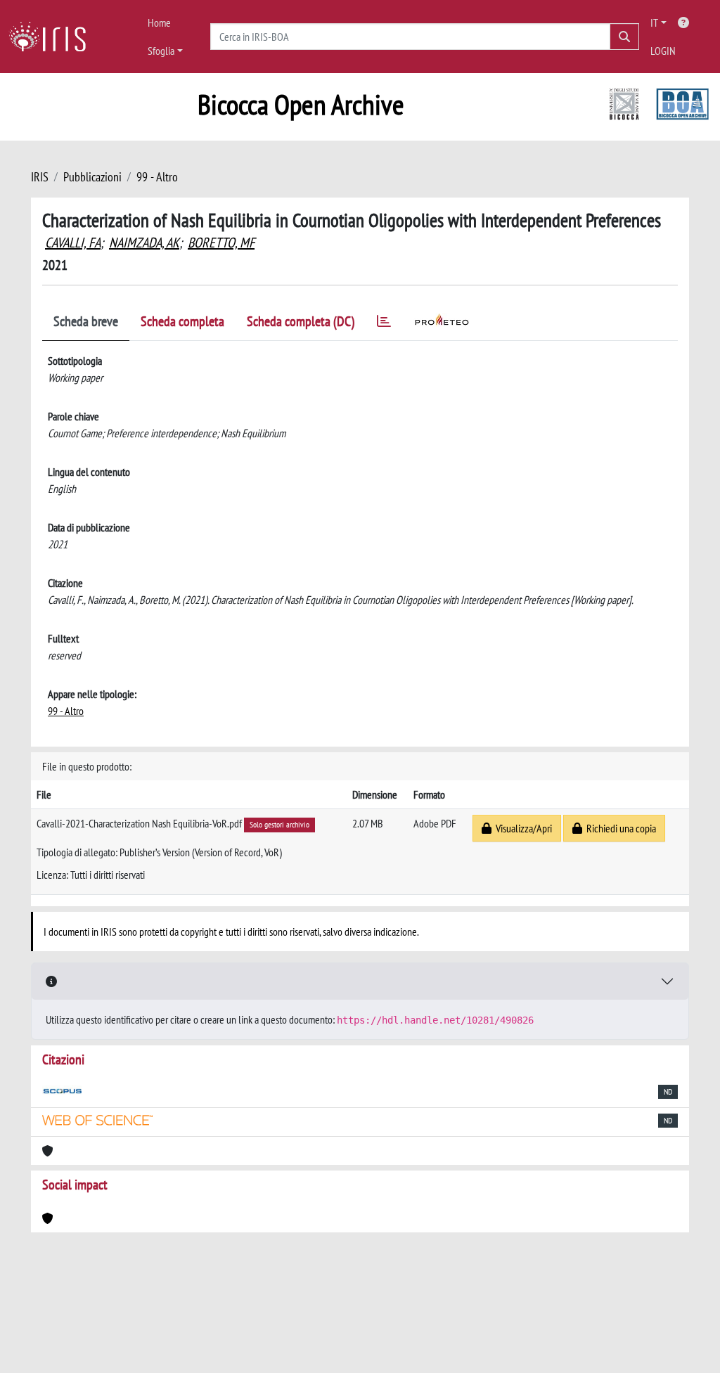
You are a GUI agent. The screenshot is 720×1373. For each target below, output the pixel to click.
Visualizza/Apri (521, 828)
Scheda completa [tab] (182, 321)
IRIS (40, 177)
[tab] (384, 323)
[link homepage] (52, 36)
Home (159, 22)
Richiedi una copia (619, 828)
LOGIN (663, 51)
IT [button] (654, 22)
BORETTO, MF (221, 242)
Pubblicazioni (92, 177)
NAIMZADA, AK (144, 242)
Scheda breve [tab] (85, 321)
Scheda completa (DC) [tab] (300, 321)
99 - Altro (157, 177)
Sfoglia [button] (161, 51)
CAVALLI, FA (73, 242)
